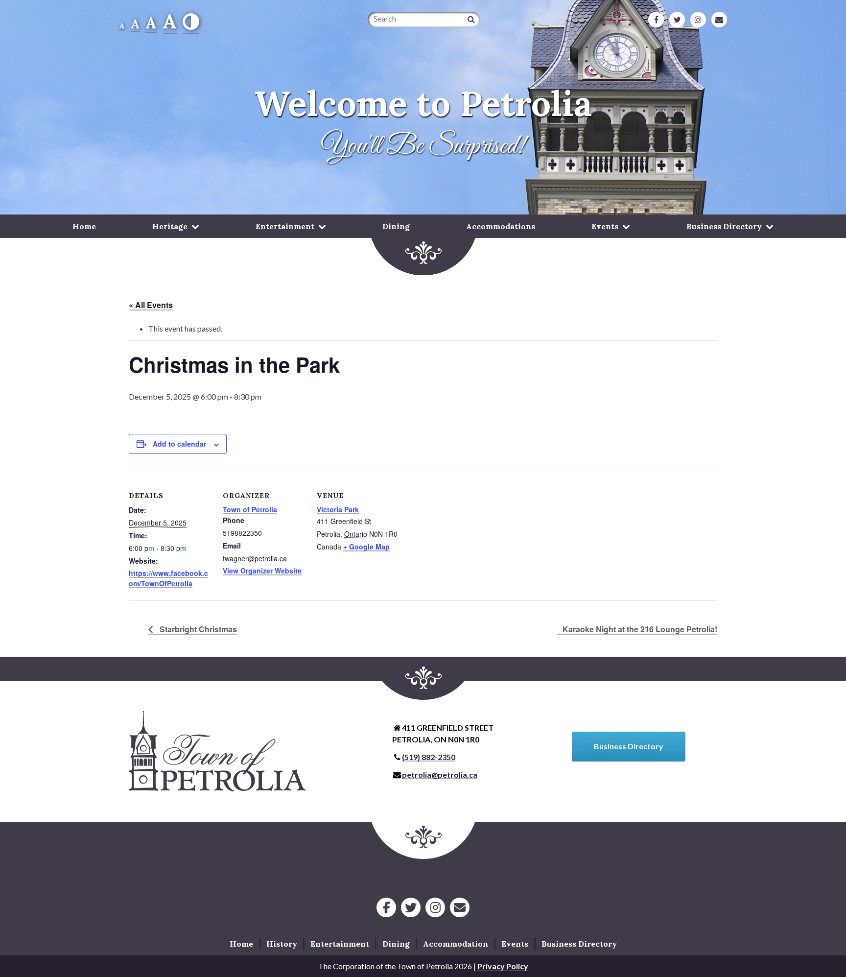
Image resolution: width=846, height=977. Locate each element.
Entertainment (285, 226)
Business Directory (724, 226)
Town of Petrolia (250, 509)
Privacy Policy (502, 966)
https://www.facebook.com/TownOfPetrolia (168, 578)
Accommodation (455, 944)
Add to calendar (179, 444)
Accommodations (500, 226)
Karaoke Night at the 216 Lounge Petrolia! (640, 629)
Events (604, 226)
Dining (396, 226)
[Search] (471, 19)
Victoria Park (338, 509)
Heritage (170, 226)
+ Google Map (366, 546)
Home (84, 226)
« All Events (151, 304)
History (281, 944)
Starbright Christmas (197, 629)
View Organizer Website (262, 570)
